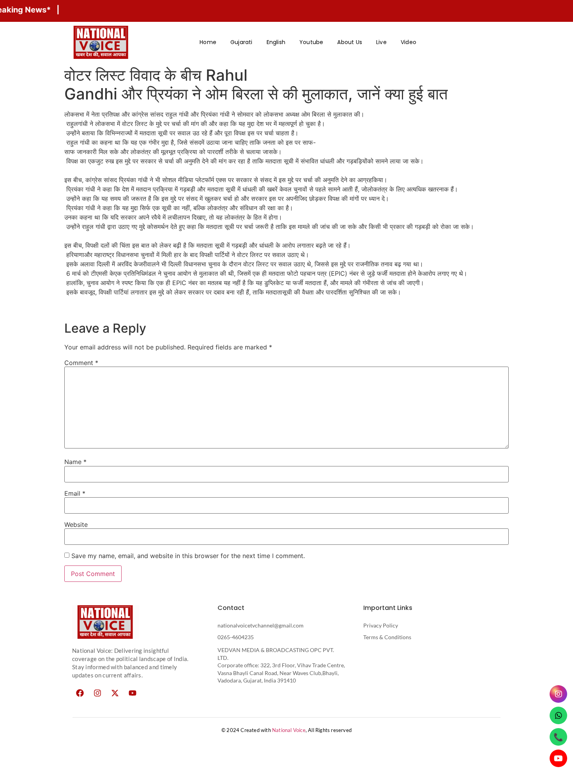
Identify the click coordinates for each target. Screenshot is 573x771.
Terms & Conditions (387, 637)
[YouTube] (558, 758)
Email (74, 493)
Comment (81, 363)
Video (408, 42)
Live (381, 42)
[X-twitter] (115, 693)
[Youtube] (132, 693)
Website (76, 524)
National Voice (289, 730)
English (276, 42)
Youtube (311, 42)
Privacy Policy (380, 625)
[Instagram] (97, 693)
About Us (349, 42)
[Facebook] (80, 693)
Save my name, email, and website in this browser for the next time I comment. (188, 556)
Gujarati (241, 42)
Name (75, 462)
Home (208, 42)
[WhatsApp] (558, 715)
